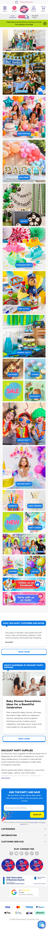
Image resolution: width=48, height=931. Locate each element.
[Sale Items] (13, 391)
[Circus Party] (24, 423)
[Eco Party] (35, 391)
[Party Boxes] (35, 522)
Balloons (24, 177)
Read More (5, 778)
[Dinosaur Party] (24, 248)
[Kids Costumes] (24, 544)
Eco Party (35, 396)
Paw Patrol (24, 309)
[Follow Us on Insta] (24, 598)
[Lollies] (35, 566)
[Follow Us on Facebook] (24, 584)
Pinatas (13, 571)
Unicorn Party (24, 484)
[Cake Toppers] (35, 500)
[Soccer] (24, 205)
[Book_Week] (24, 40)
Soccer (24, 221)
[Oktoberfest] (24, 73)
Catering (13, 374)
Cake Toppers (35, 506)
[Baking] (35, 369)
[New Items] (13, 522)
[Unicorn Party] (24, 467)
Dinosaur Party (24, 265)
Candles (13, 506)
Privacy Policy (34, 822)
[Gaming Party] (24, 336)
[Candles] (13, 500)
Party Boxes (35, 528)
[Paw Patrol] (24, 292)
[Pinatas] (13, 566)
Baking (35, 374)
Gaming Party (24, 352)
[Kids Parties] (24, 117)
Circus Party (24, 440)
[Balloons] (24, 161)
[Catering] (13, 369)
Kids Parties (24, 134)
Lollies (35, 571)
